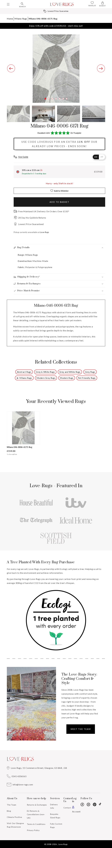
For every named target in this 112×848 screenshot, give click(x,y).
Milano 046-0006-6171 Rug (43, 18)
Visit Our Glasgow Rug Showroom (15, 825)
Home (10, 18)
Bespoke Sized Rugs (55, 816)
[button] (8, 4)
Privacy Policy (33, 830)
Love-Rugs (63, 844)
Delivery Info (54, 806)
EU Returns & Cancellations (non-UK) (36, 814)
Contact (67, 807)
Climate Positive (14, 817)
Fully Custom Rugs (56, 825)
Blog (9, 811)
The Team (11, 805)
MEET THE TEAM (81, 729)
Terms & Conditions (36, 824)
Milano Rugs (20, 18)
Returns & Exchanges (37, 805)
